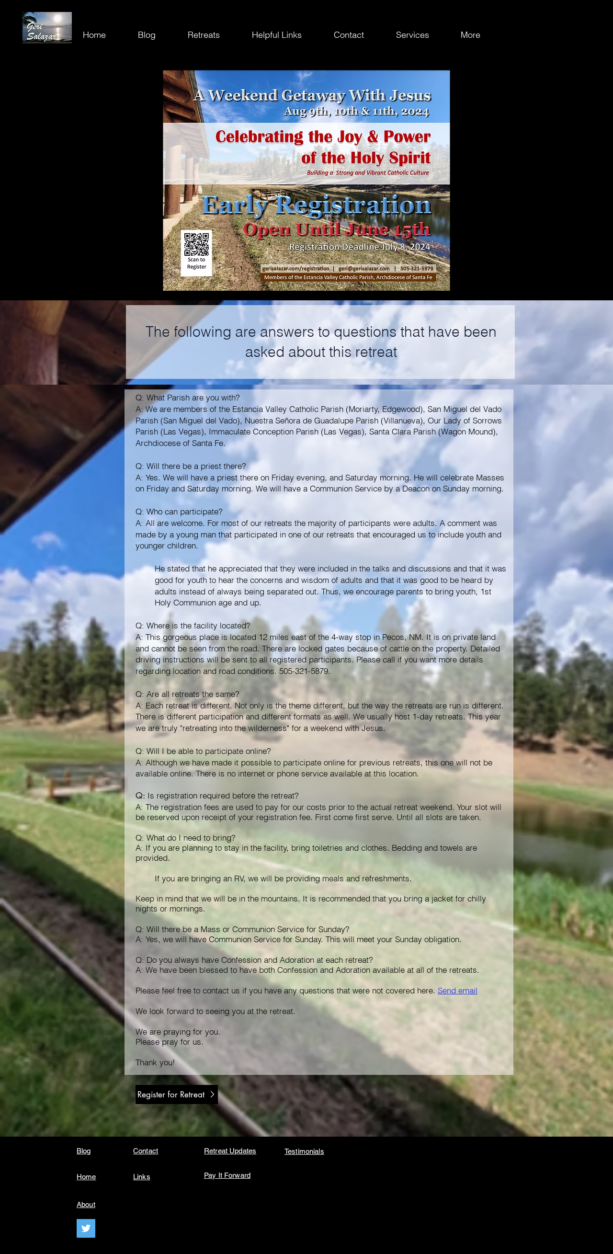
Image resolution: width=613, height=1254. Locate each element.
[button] (479, 35)
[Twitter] (86, 1228)
